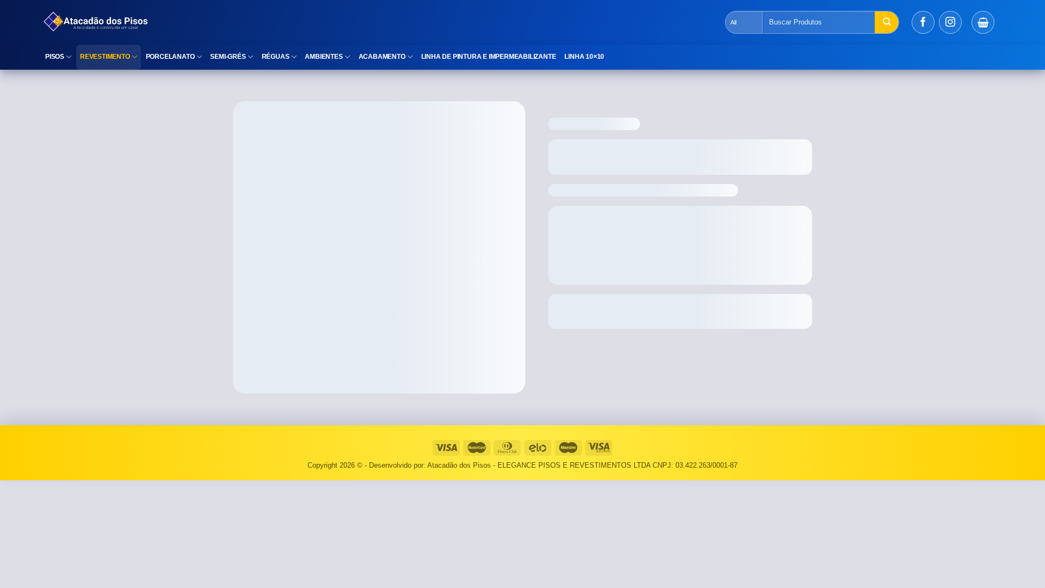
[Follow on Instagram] (950, 22)
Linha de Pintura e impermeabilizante (488, 56)
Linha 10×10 (584, 56)
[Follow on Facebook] (923, 22)
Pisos (54, 56)
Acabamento (382, 56)
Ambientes (323, 56)
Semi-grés (227, 56)
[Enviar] (887, 22)
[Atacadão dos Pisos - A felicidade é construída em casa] (231, 22)
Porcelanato (170, 56)
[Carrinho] (983, 22)
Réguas (276, 56)
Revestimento (105, 56)
